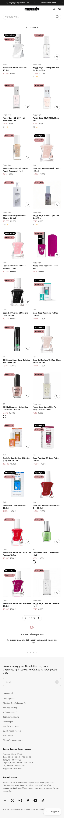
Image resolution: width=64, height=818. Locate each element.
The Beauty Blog (10, 708)
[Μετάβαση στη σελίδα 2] (38, 618)
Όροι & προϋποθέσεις (12, 731)
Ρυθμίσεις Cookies (10, 726)
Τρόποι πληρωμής (10, 712)
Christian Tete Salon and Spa (15, 703)
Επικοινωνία (8, 735)
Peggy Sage (37, 64)
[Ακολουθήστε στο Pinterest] (28, 800)
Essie (5, 64)
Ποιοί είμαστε (9, 698)
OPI (4, 357)
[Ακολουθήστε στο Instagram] (20, 800)
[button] (57, 16)
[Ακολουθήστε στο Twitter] (13, 800)
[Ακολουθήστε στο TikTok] (43, 800)
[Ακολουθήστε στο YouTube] (35, 800)
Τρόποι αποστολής (11, 717)
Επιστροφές (8, 722)
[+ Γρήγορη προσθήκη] (57, 57)
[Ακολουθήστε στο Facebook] (5, 800)
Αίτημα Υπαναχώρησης (13, 740)
